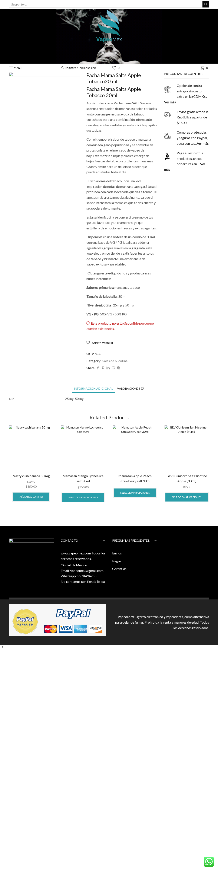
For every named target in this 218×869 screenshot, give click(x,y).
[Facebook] (97, 368)
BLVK (187, 487)
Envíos (117, 553)
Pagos (116, 561)
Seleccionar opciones (83, 497)
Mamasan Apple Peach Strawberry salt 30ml (135, 478)
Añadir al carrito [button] (31, 496)
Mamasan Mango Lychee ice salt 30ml (83, 478)
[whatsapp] (113, 368)
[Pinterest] (102, 368)
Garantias (119, 569)
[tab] (93, 388)
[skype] (118, 368)
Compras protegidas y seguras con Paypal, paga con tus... (193, 137)
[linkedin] (108, 368)
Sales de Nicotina (115, 361)
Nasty (31, 482)
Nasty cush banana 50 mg (31, 476)
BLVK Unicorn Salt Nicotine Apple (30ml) (186, 478)
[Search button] (205, 4)
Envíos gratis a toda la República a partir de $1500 (192, 117)
